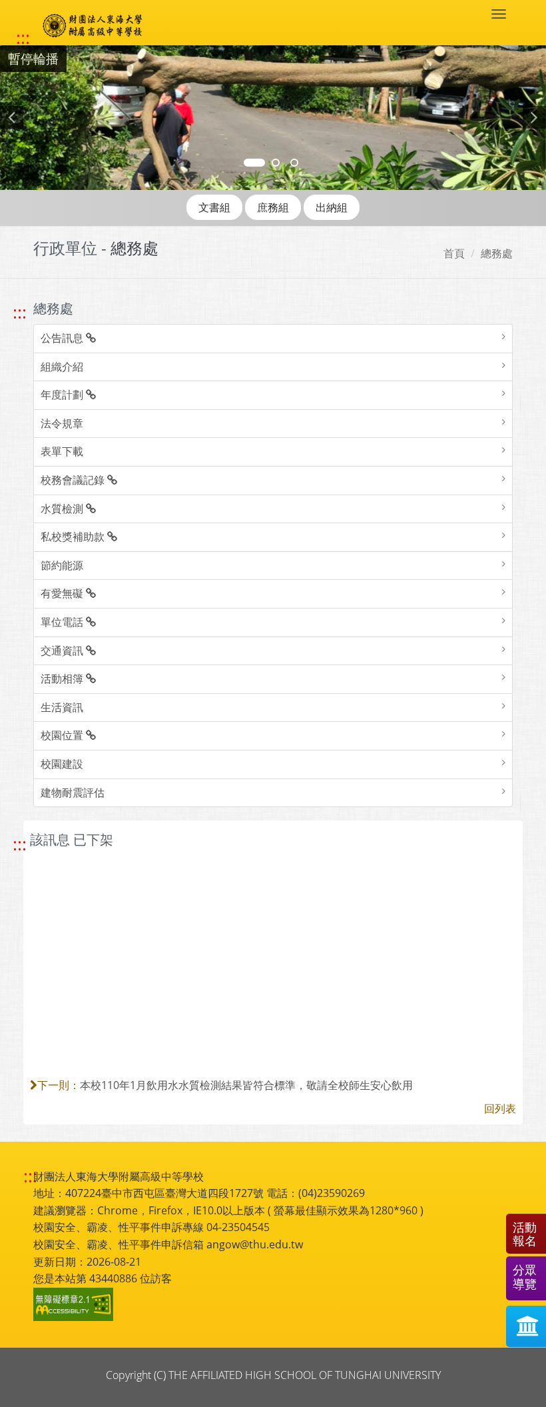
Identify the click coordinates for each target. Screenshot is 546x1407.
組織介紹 (62, 366)
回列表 (500, 1108)
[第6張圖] (294, 163)
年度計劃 (63, 394)
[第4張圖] (276, 163)
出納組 (332, 207)
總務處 (497, 253)
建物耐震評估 (73, 792)
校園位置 (63, 735)
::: (23, 38)
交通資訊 (63, 650)
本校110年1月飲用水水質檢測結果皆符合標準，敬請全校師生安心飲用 (246, 1085)
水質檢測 (63, 508)
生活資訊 (62, 707)
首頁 (454, 253)
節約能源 (62, 565)
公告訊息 (63, 338)
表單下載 (62, 451)
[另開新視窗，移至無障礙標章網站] (75, 1304)
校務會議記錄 (74, 480)
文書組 (214, 207)
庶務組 (273, 207)
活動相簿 (63, 678)
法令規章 (62, 423)
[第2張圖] (254, 163)
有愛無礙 (63, 593)
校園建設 (62, 763)
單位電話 (63, 622)
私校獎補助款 (74, 536)
